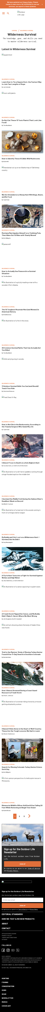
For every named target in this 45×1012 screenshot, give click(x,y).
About (5, 923)
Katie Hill (6, 162)
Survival (14, 31)
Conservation (8, 986)
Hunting (5, 978)
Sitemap (4, 939)
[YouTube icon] (12, 950)
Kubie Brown (7, 810)
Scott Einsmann (23, 466)
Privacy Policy (27, 2)
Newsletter (7, 998)
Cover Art (6, 1006)
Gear (4, 994)
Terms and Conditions (9, 937)
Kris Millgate (6, 238)
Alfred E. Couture (8, 504)
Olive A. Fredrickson (9, 734)
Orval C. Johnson (8, 696)
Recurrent (9, 965)
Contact (6, 928)
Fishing (5, 982)
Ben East (20, 581)
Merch (4, 1002)
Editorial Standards (12, 914)
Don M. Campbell (17, 619)
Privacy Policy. (13, 871)
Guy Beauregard (7, 542)
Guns (4, 990)
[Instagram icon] (8, 950)
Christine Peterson (8, 391)
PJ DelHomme (7, 315)
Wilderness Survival (26, 31)
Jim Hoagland (7, 619)
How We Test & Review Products (18, 919)
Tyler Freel (6, 200)
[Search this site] (8, 13)
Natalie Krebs (7, 657)
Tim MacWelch (7, 125)
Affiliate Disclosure (9, 933)
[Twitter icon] (17, 950)
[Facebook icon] (3, 950)
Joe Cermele (6, 87)
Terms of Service (34, 868)
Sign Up (22, 864)
